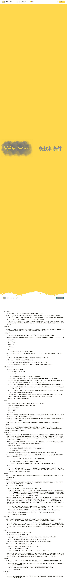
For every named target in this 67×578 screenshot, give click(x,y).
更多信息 (24, 1)
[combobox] (31, 2)
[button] (57, 2)
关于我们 (17, 1)
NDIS (17, 298)
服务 (11, 1)
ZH (32, 1)
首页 (7, 1)
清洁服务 (12, 297)
